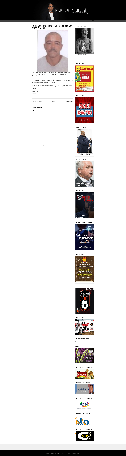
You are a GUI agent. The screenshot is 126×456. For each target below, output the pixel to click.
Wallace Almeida (55, 453)
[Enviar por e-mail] (32, 93)
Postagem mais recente (37, 101)
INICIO (34, 20)
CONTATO (40, 20)
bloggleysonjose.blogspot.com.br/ (70, 453)
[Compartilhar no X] (35, 93)
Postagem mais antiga (68, 101)
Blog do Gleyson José (62, 452)
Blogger (77, 452)
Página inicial (52, 101)
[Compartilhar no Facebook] (36, 93)
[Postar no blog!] (34, 93)
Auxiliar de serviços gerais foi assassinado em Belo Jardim (52, 27)
